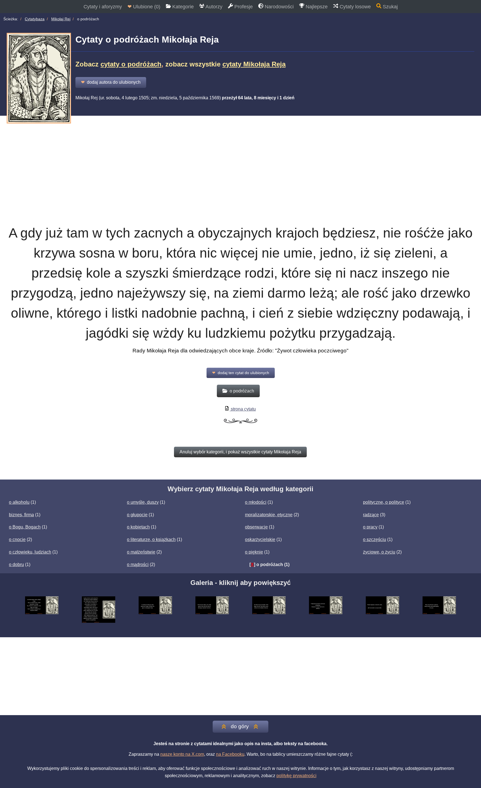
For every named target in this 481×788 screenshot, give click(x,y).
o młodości (255, 502)
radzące (371, 514)
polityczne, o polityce (383, 502)
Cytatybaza (35, 19)
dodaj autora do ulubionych (111, 82)
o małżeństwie (141, 552)
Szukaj (389, 6)
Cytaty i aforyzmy (103, 6)
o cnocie (17, 539)
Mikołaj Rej (60, 19)
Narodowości (278, 6)
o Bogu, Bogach (25, 527)
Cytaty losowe (354, 6)
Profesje (243, 6)
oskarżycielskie (260, 539)
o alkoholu (19, 502)
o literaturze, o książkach (151, 539)
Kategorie (182, 6)
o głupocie (137, 514)
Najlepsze (316, 6)
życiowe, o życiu (379, 552)
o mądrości (138, 564)
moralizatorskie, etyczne (269, 514)
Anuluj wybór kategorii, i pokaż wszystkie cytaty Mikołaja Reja (240, 451)
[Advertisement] (240, 163)
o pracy (370, 527)
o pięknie (254, 552)
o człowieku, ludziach (30, 552)
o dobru (16, 564)
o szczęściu (374, 539)
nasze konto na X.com (182, 754)
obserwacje (256, 527)
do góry (240, 726)
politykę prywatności (296, 775)
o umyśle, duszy (143, 502)
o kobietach (138, 527)
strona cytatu (243, 409)
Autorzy (213, 6)
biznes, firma (21, 514)
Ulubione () (143, 6)
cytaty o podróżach (130, 64)
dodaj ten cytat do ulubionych (240, 372)
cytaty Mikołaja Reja (254, 64)
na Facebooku (230, 754)
